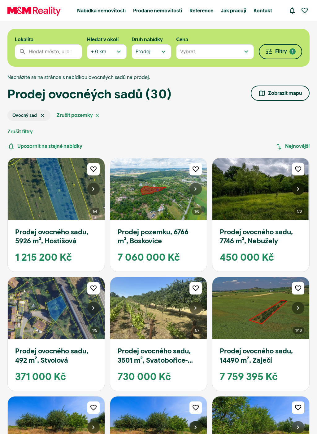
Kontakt (263, 11)
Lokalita (24, 39)
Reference (201, 11)
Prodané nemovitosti (157, 11)
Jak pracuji (233, 11)
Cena (182, 39)
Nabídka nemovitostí (101, 11)
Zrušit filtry (20, 132)
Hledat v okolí (103, 39)
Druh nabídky (147, 39)
